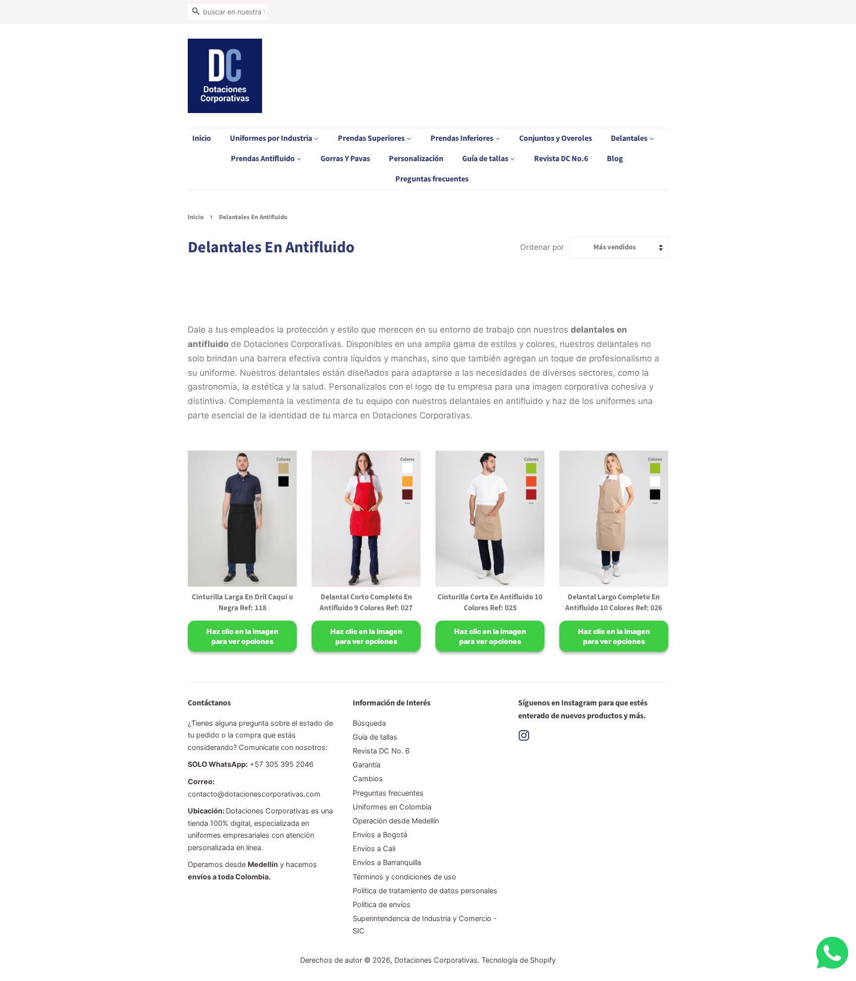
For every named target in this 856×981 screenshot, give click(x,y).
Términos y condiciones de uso (404, 876)
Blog (615, 158)
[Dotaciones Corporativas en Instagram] (523, 737)
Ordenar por (542, 247)
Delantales (630, 138)
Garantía (366, 764)
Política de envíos (382, 904)
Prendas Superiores (372, 138)
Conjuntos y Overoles (555, 138)
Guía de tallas (486, 158)
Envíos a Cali (374, 848)
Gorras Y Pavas (345, 158)
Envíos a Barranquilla (387, 862)
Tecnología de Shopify (519, 960)
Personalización (416, 158)
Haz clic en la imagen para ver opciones (242, 636)
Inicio (201, 138)
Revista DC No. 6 (381, 751)
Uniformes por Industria (272, 138)
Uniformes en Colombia (392, 807)
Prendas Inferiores (462, 138)
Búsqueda (369, 723)
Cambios (368, 778)
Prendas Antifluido (263, 158)
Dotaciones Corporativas (436, 960)
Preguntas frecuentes (432, 178)
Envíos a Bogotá (380, 834)
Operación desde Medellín (396, 820)
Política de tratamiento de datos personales (425, 890)
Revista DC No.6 (561, 158)
